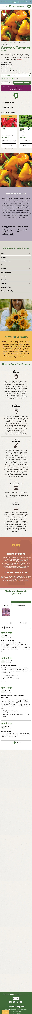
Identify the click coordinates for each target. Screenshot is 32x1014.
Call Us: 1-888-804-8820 (16, 1011)
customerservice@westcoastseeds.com (16, 1009)
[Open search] (3, 627)
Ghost (3, 130)
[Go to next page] (20, 742)
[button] (29, 6)
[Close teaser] (9, 1009)
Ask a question (21, 605)
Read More (19, 59)
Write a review (21, 602)
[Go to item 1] (6, 612)
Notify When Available (22, 82)
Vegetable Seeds (4, 42)
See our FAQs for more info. (16, 89)
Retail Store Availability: (6, 78)
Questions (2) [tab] (23, 623)
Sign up (16, 998)
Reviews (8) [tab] (9, 623)
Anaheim (22, 132)
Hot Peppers (10, 42)
